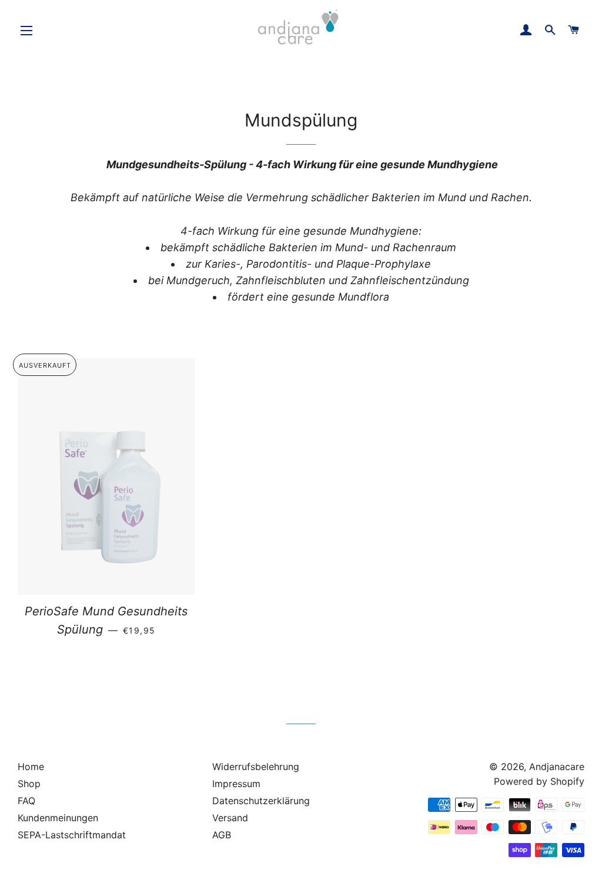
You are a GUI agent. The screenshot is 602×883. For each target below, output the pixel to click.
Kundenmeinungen (58, 818)
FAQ (26, 801)
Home (31, 766)
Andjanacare (556, 766)
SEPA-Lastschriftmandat (72, 835)
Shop (29, 783)
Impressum (236, 783)
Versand (230, 818)
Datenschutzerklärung (261, 801)
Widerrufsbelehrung (255, 766)
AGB (221, 835)
